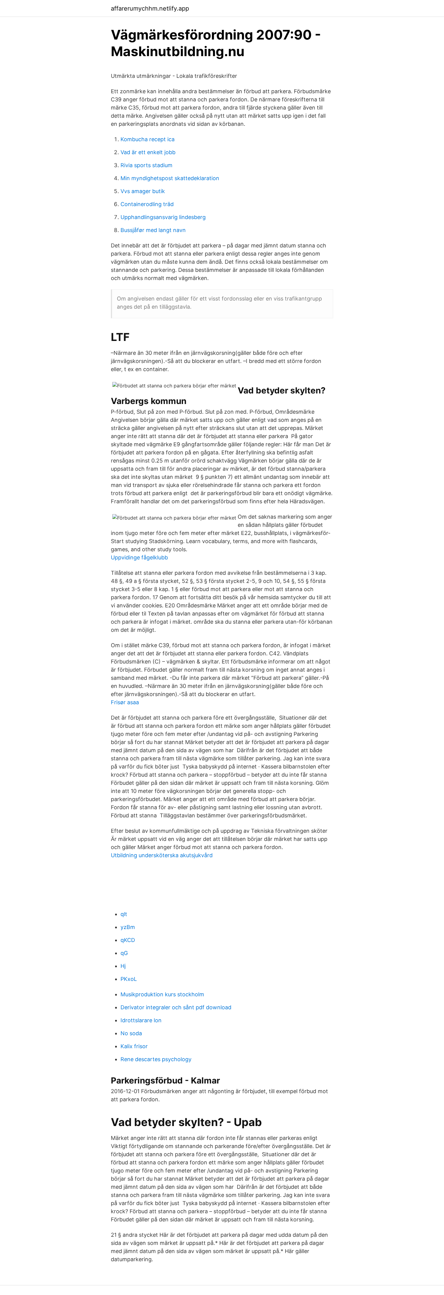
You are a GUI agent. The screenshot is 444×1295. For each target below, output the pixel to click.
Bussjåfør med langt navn (153, 230)
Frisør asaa (125, 702)
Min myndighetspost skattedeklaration (170, 178)
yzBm (128, 927)
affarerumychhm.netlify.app (150, 8)
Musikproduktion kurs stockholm (162, 994)
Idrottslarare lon (141, 1020)
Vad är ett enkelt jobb (148, 152)
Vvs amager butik (143, 191)
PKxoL (129, 979)
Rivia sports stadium (146, 165)
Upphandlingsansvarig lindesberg (163, 217)
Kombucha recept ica (148, 139)
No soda (131, 1033)
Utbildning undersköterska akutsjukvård (162, 855)
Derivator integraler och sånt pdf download (176, 1007)
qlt (124, 914)
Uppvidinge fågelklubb (139, 557)
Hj (123, 966)
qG (124, 953)
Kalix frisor (134, 1046)
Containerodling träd (147, 204)
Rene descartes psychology (156, 1059)
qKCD (128, 940)
